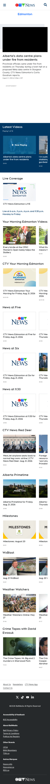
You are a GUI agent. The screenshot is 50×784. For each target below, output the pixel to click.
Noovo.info (7, 764)
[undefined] (19, 150)
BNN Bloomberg (10, 750)
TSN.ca (6, 753)
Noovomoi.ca (8, 767)
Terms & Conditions (11, 733)
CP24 (5, 747)
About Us (7, 684)
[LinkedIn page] (32, 697)
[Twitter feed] (17, 697)
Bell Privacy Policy (10, 730)
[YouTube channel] (27, 697)
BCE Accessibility (10, 719)
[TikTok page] (22, 697)
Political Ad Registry (11, 736)
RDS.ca (6, 770)
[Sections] (4, 5)
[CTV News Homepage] (25, 5)
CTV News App (31, 684)
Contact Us (7, 688)
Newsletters (18, 684)
